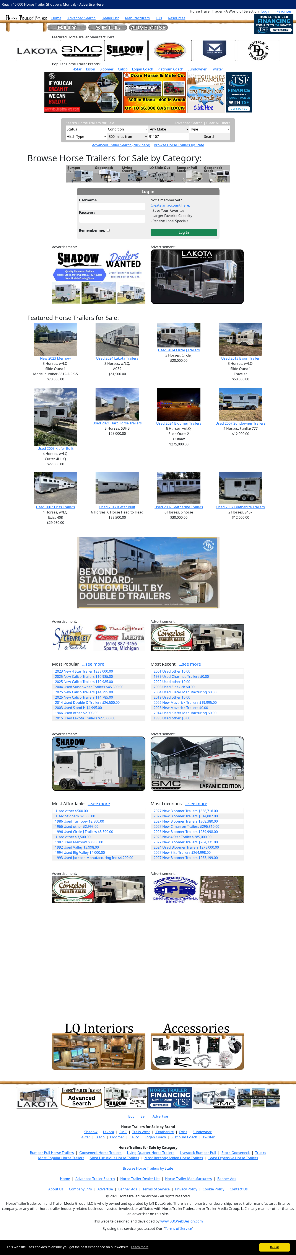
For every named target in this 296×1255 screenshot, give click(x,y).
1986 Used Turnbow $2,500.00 (79, 821)
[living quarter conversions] (98, 1046)
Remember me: (93, 230)
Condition (116, 129)
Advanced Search (81, 18)
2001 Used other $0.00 (172, 671)
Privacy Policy (186, 1189)
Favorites (284, 11)
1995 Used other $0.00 (172, 718)
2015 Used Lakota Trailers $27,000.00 (85, 718)
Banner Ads (226, 1178)
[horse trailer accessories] (197, 1046)
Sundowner (197, 69)
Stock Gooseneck (235, 1152)
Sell (143, 1116)
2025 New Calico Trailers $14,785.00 (84, 697)
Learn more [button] (139, 1247)
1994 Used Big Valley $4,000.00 (80, 852)
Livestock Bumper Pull (198, 1152)
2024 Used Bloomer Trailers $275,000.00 (186, 847)
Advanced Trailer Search (95, 1178)
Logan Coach (142, 69)
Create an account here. (170, 205)
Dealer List (110, 18)
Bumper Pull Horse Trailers (52, 1152)
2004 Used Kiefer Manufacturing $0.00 (185, 692)
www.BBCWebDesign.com (181, 1221)
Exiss (183, 1132)
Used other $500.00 (71, 810)
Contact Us (239, 1189)
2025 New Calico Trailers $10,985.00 (84, 676)
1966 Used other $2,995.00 (76, 713)
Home (56, 18)
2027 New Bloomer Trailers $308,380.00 (186, 821)
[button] (87, 572)
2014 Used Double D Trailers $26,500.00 (87, 702)
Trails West (141, 1132)
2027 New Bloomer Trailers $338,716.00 (186, 810)
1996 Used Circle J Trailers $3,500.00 (84, 831)
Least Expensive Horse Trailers (233, 1158)
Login (265, 11)
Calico (123, 69)
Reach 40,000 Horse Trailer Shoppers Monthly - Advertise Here (53, 4)
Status (72, 129)
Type (194, 129)
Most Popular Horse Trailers (61, 1158)
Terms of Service (156, 1189)
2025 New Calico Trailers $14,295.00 (84, 692)
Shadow (91, 1132)
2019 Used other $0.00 (172, 697)
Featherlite (164, 1132)
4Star (77, 69)
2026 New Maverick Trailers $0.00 (181, 707)
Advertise (160, 1116)
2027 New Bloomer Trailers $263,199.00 (186, 857)
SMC (123, 1132)
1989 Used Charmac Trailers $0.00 (181, 676)
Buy (131, 1116)
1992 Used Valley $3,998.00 (77, 847)
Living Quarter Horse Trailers (150, 1152)
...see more (93, 664)
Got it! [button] (274, 1247)
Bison (90, 69)
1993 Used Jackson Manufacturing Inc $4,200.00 (94, 857)
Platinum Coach (170, 69)
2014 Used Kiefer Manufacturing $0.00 (185, 713)
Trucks (260, 1152)
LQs (159, 18)
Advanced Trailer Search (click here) (121, 145)
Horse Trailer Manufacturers (188, 1178)
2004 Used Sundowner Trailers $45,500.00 (89, 687)
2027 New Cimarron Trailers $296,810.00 (186, 826)
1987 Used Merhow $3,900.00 (79, 842)
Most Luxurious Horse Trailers (114, 1158)
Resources (176, 18)
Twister (217, 69)
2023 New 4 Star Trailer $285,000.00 (84, 671)
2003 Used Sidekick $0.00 (174, 687)
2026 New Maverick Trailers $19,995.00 (185, 702)
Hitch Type (75, 136)
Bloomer (106, 69)
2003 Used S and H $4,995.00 (78, 707)
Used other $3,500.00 (73, 836)
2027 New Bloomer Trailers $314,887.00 (186, 816)
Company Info (80, 1189)
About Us (55, 1189)
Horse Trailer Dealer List (140, 1178)
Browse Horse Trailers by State (179, 145)
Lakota (108, 1132)
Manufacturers (137, 18)
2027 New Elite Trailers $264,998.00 (182, 852)
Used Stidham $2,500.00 (75, 816)
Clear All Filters (218, 123)
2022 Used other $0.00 (172, 681)
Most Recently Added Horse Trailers (174, 1158)
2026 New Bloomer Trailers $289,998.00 (186, 831)
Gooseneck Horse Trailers (100, 1152)
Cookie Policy (213, 1189)
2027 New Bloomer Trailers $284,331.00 (186, 842)
